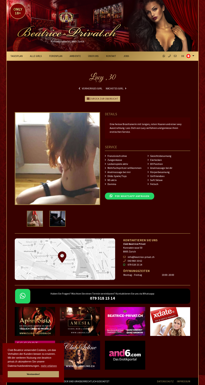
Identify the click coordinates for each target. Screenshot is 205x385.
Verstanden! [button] (33, 374)
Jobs (126, 56)
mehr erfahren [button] (49, 366)
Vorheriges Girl (92, 88)
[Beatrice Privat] (69, 23)
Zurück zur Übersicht (103, 98)
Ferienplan (55, 56)
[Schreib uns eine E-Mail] (175, 56)
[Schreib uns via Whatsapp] (164, 56)
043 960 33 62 (135, 261)
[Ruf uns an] (169, 56)
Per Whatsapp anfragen (131, 196)
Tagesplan (16, 56)
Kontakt (111, 56)
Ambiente (75, 56)
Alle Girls (36, 56)
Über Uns (93, 56)
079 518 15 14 (135, 264)
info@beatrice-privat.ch (141, 257)
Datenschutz (165, 381)
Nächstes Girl (114, 88)
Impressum (183, 381)
